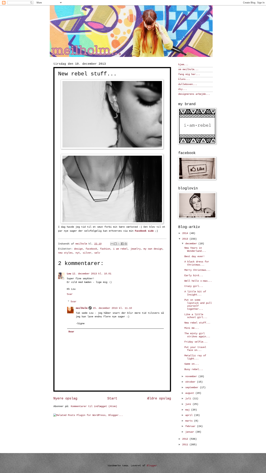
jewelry (135, 249)
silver (87, 253)
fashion (105, 249)
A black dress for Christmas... (196, 263)
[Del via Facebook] (122, 244)
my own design (152, 249)
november (191, 376)
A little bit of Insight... (195, 293)
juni (189, 404)
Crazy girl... (193, 286)
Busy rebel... (193, 369)
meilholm (81, 308)
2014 (185, 233)
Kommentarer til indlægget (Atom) (94, 406)
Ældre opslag (159, 399)
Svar (70, 294)
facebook (91, 249)
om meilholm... (188, 69)
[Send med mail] (112, 244)
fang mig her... (189, 74)
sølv (97, 253)
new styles (65, 253)
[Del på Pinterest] (126, 244)
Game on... (191, 364)
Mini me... (191, 328)
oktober (191, 382)
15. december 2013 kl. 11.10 (112, 308)
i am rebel (120, 249)
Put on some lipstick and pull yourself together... (198, 304)
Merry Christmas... (197, 270)
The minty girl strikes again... (197, 335)
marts (189, 421)
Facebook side (144, 230)
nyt (77, 253)
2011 (185, 444)
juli (189, 398)
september (192, 387)
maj (188, 409)
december (191, 243)
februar (191, 426)
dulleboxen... (187, 84)
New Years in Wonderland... (195, 249)
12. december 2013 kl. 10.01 (91, 273)
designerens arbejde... (194, 94)
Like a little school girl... (195, 316)
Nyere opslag (65, 399)
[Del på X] (119, 244)
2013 (185, 239)
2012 (185, 439)
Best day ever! (194, 256)
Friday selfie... (196, 342)
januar (190, 432)
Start (112, 399)
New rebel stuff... (197, 322)
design (78, 249)
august (190, 393)
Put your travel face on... (195, 349)
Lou (69, 273)
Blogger (152, 465)
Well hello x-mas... (198, 281)
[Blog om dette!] (115, 244)
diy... (182, 89)
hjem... (183, 64)
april (189, 415)
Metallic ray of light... (195, 357)
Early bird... (193, 275)
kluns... (184, 79)
